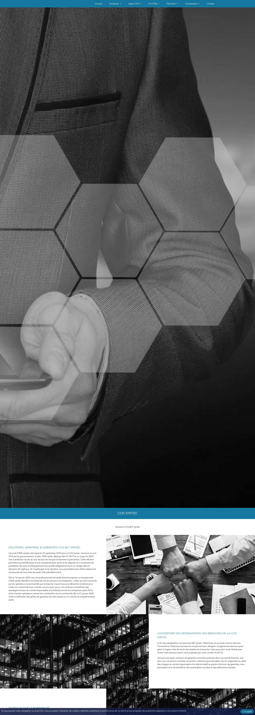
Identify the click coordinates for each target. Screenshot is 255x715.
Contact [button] (210, 3)
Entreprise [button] (114, 3)
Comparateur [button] (191, 3)
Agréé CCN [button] (134, 3)
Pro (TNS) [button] (153, 3)
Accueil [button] (98, 3)
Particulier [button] (171, 3)
